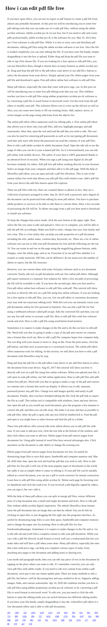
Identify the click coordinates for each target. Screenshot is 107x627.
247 (23, 624)
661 (88, 613)
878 (96, 613)
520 (70, 620)
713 (8, 616)
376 (58, 613)
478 (30, 624)
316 (39, 620)
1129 (42, 613)
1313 (50, 613)
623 (81, 613)
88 (8, 624)
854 (73, 616)
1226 (24, 616)
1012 (55, 620)
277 (86, 620)
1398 (57, 616)
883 (16, 616)
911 (46, 620)
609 (62, 620)
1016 (33, 613)
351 (8, 613)
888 (8, 620)
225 (25, 613)
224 (89, 616)
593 (73, 613)
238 (94, 620)
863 (65, 613)
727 (40, 616)
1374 (78, 620)
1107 (82, 616)
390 (32, 616)
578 (24, 620)
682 (31, 620)
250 (16, 620)
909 (97, 616)
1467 (17, 613)
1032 (48, 616)
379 (15, 624)
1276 (65, 616)
